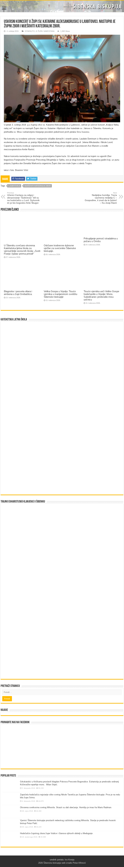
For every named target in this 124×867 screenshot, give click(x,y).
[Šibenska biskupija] (62, 6)
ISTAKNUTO (30, 31)
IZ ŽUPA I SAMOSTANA (45, 31)
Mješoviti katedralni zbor (38, 186)
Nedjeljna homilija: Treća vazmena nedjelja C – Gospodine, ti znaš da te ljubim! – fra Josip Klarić (101, 198)
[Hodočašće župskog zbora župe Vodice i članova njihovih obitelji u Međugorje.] (10, 838)
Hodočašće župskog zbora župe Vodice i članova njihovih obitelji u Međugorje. (56, 833)
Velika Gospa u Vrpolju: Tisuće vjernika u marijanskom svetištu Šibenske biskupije (60, 294)
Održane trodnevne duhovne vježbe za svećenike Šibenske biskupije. (60, 248)
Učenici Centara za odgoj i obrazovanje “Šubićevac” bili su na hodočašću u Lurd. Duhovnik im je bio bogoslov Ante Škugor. (23, 198)
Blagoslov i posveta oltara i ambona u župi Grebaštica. (18, 292)
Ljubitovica (14, 186)
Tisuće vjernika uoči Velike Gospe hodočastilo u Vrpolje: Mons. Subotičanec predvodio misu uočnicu (101, 295)
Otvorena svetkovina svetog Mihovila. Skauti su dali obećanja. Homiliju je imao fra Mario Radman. (66, 807)
